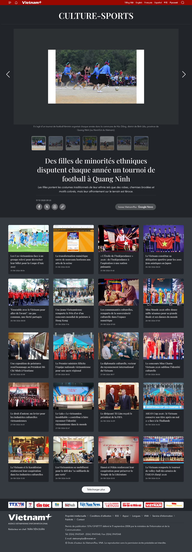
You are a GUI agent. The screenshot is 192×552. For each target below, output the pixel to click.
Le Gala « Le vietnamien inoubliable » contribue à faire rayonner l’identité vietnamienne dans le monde (72, 419)
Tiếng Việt (129, 2)
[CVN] (111, 505)
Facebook (39, 207)
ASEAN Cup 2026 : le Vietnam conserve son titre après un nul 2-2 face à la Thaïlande (162, 417)
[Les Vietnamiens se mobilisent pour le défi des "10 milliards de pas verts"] (73, 449)
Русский (174, 2)
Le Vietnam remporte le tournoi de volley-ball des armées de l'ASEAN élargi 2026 (163, 471)
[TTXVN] (17, 505)
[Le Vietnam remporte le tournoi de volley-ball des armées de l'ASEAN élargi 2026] (163, 449)
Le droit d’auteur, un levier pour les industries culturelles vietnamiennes (27, 417)
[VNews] (30, 505)
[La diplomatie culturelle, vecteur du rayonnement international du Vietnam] (118, 345)
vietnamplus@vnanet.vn (84, 538)
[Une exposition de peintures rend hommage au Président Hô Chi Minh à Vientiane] (28, 345)
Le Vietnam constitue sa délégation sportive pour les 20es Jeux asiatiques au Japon (163, 259)
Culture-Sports (96, 15)
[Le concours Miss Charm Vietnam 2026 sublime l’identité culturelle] (163, 345)
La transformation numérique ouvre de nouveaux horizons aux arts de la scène (73, 259)
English (139, 2)
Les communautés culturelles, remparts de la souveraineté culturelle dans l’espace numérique (116, 315)
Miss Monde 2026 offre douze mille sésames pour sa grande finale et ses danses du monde (162, 313)
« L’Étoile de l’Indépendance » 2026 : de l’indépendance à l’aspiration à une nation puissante (116, 261)
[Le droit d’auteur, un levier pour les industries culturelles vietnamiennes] (28, 396)
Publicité (69, 519)
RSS (117, 515)
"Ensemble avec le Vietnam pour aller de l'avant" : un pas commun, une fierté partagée (27, 313)
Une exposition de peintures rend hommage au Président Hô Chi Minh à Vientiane (27, 367)
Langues (136, 515)
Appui (125, 515)
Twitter (47, 207)
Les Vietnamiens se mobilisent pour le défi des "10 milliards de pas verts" (72, 471)
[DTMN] (132, 505)
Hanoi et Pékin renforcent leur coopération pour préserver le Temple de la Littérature (117, 471)
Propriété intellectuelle (75, 515)
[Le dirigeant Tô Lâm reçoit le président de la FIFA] (118, 396)
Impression (55, 207)
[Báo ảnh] (154, 505)
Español (158, 2)
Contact (80, 519)
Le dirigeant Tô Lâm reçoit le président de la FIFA (116, 415)
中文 (166, 2)
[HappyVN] (174, 505)
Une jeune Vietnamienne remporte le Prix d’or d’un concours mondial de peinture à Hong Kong (73, 315)
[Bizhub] (70, 505)
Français (148, 2)
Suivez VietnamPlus (127, 206)
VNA (146, 515)
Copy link (62, 207)
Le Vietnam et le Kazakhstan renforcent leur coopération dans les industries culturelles (26, 471)
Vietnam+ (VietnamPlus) (32, 2)
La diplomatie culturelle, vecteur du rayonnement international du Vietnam (118, 367)
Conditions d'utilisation (100, 515)
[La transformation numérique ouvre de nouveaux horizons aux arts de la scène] (73, 238)
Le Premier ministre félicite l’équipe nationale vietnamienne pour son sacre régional (73, 367)
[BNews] (57, 505)
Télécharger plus (96, 489)
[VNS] (90, 505)
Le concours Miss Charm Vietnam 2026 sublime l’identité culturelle (163, 367)
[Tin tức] (42, 505)
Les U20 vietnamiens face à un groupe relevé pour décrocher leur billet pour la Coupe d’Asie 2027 (27, 261)
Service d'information (162, 515)
